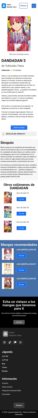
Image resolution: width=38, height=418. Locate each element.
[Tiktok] (9, 342)
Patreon (19, 405)
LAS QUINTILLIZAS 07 (26, 264)
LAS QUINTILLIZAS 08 (26, 249)
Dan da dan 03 (23, 222)
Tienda (4, 367)
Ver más (21, 199)
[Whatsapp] (20, 342)
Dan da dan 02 (23, 207)
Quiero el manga (19, 127)
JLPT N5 (5, 356)
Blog (3, 364)
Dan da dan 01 (23, 193)
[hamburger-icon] (34, 6)
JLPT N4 (5, 360)
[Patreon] (15, 342)
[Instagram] (4, 342)
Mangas (5, 371)
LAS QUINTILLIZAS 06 (26, 278)
